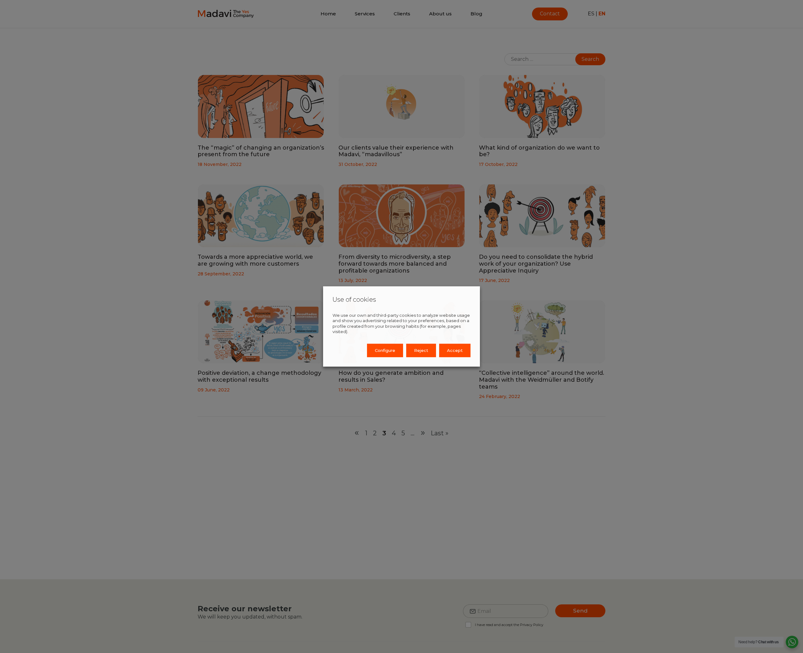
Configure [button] (385, 350)
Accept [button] (455, 350)
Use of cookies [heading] (354, 299)
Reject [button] (421, 350)
